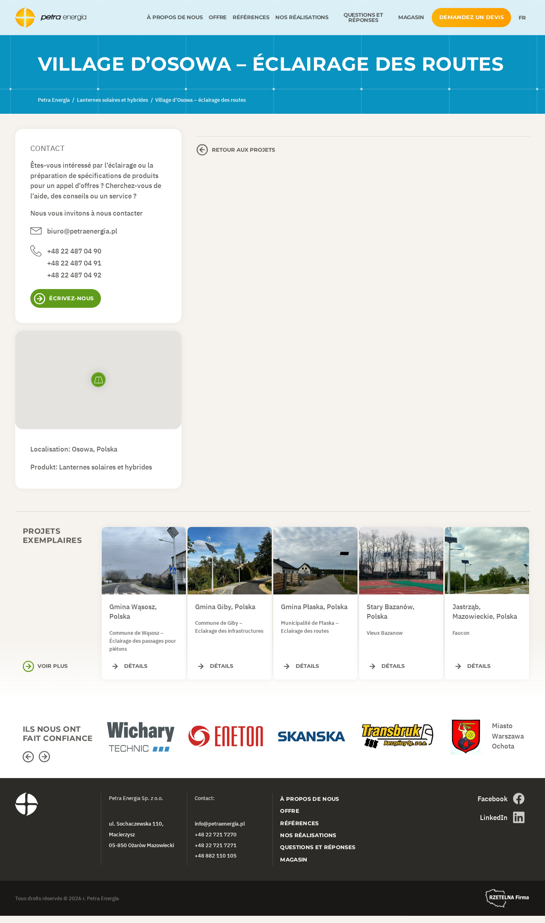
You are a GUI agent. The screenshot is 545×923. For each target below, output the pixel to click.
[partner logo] (144, 732)
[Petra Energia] (79, 18)
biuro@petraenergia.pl (82, 231)
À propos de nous (175, 17)
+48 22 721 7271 (216, 845)
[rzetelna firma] (507, 898)
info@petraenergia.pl (220, 824)
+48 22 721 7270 (216, 834)
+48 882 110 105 (216, 856)
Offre (218, 17)
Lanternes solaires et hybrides (105, 467)
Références (251, 17)
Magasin (411, 17)
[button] (29, 757)
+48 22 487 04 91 (74, 263)
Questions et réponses (363, 17)
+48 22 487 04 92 (74, 275)
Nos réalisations (301, 17)
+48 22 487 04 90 (74, 251)
